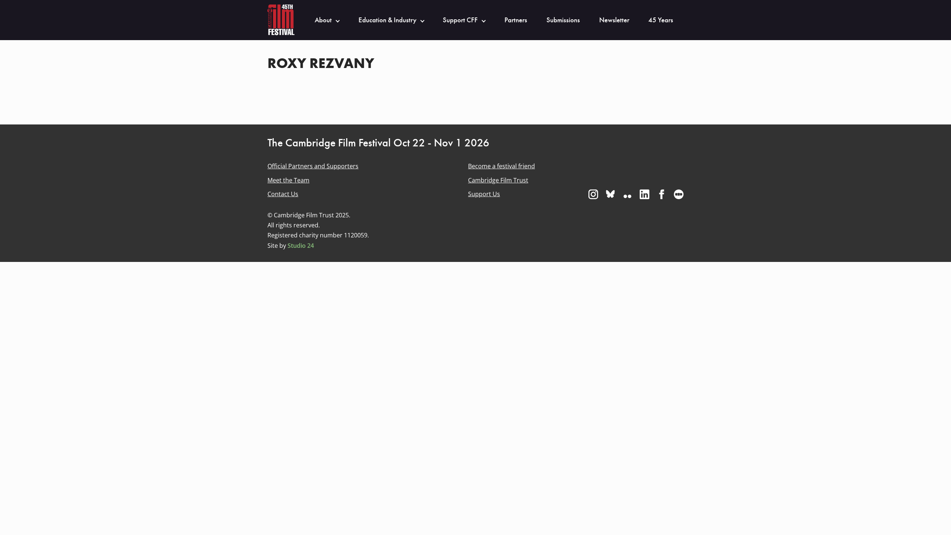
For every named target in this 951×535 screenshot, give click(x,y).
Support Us (484, 194)
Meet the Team (288, 180)
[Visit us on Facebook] (661, 194)
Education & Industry (387, 20)
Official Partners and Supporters (312, 166)
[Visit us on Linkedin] (644, 194)
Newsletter (614, 20)
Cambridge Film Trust (498, 180)
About (323, 20)
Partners (515, 20)
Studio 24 (301, 245)
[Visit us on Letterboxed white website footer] (679, 194)
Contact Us (282, 194)
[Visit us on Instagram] (593, 194)
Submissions (563, 20)
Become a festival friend (501, 166)
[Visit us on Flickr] (627, 194)
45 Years (660, 20)
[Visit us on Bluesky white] (610, 194)
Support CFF (460, 20)
